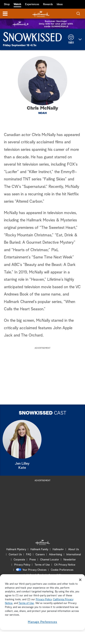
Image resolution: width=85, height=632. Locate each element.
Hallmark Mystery (16, 549)
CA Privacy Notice (64, 565)
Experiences (32, 4)
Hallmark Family (39, 549)
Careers (40, 554)
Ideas (60, 4)
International (73, 554)
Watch (17, 4)
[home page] (41, 13)
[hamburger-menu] (5, 13)
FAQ (28, 554)
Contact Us (15, 554)
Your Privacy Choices (34, 570)
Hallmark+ (58, 549)
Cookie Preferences (62, 570)
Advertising (55, 554)
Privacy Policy (22, 565)
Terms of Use (42, 565)
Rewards (48, 4)
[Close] (80, 580)
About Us (73, 549)
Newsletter (69, 559)
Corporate (19, 559)
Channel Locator (49, 559)
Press (32, 559)
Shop (7, 4)
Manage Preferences (42, 622)
